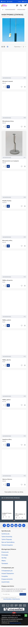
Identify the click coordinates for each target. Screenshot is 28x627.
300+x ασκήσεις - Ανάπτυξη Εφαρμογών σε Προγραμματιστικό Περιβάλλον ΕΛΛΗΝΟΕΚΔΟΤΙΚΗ (20, 514)
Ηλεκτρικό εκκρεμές (7, 81)
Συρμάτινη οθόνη (7, 439)
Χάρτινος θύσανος (7, 479)
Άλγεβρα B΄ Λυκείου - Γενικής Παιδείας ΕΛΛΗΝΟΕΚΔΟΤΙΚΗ (7, 513)
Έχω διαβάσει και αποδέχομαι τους (11, 598)
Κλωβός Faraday (6, 200)
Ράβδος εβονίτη (6, 359)
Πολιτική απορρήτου (15, 623)
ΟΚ (26, 615)
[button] (13, 520)
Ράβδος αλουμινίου (7, 280)
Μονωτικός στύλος (7, 240)
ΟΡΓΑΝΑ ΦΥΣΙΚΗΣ (21, 9)
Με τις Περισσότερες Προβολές (11, 498)
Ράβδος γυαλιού (6, 320)
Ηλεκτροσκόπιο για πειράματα (10, 161)
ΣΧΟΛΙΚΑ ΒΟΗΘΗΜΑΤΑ (10, 9)
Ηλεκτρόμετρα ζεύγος (8, 121)
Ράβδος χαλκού (6, 399)
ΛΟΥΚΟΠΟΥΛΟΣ (7, 77)
